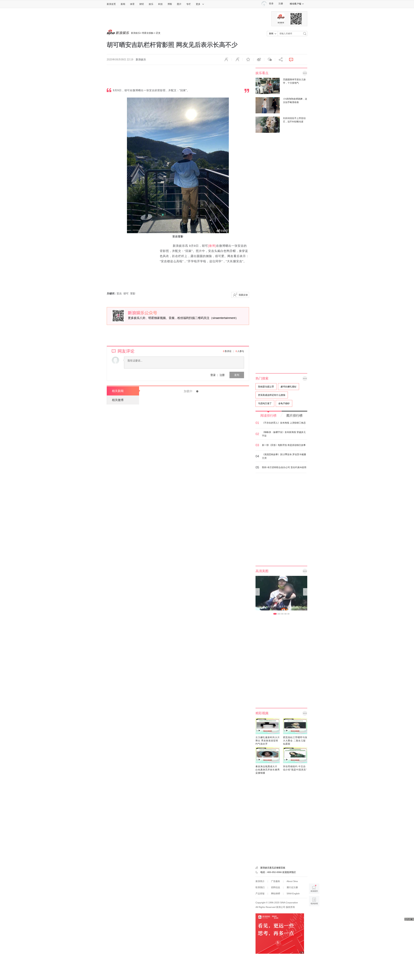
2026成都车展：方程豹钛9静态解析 (199, 914)
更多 (198, 4)
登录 (213, 375)
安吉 (119, 293)
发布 (236, 375)
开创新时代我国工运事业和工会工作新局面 (204, 391)
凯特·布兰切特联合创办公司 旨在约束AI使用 (284, 467)
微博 (258, 59)
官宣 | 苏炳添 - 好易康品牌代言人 (198, 661)
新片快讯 (191, 428)
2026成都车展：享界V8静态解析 (197, 823)
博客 (170, 4)
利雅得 (210, 814)
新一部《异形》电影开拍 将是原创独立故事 (284, 445)
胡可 (126, 293)
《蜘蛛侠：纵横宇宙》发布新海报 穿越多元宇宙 (284, 434)
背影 (132, 293)
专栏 (188, 4)
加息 (216, 544)
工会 (205, 405)
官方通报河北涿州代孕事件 (193, 485)
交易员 (210, 723)
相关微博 (118, 400)
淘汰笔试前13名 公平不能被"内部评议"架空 (205, 437)
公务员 (194, 450)
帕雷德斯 (211, 905)
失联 (202, 860)
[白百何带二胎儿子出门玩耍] (281, 593)
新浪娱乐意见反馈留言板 (272, 867)
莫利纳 (202, 905)
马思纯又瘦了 (265, 403)
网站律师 (275, 893)
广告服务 (275, 881)
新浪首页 (111, 4)
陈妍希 (190, 769)
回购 (203, 723)
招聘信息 (275, 887)
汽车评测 (191, 792)
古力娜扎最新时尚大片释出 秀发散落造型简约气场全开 (268, 740)
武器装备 (195, 951)
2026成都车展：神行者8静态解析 (197, 869)
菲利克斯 (201, 814)
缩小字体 (226, 59)
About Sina (292, 881)
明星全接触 (147, 33)
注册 (280, 3)
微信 (269, 59)
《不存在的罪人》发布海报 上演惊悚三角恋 (284, 422)
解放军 (204, 951)
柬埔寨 (194, 638)
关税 (189, 746)
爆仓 (203, 544)
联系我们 (260, 887)
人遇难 (195, 860)
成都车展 (201, 792)
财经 (141, 4)
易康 (198, 675)
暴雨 (189, 860)
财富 (194, 521)
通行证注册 (292, 887)
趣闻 (189, 521)
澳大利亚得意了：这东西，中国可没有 (174, 647)
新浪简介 (260, 881)
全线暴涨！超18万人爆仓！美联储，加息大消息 (208, 530)
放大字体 (237, 59)
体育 (132, 4)
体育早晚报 (192, 905)
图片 (179, 4)
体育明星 (191, 675)
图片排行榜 (294, 415)
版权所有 (290, 907)
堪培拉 (162, 653)
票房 (199, 428)
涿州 (189, 499)
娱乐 (151, 4)
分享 (280, 59)
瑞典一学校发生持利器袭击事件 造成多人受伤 (206, 553)
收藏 (248, 59)
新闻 (123, 4)
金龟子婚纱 (284, 403)
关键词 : (112, 293)
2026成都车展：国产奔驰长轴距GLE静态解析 (206, 778)
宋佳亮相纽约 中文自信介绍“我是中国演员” (295, 768)
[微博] (212, 245)
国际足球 (191, 814)
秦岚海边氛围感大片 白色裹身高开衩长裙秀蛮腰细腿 (268, 769)
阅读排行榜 (268, 415)
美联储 (209, 544)
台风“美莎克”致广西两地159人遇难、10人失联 (207, 846)
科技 (160, 4)
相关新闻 (118, 391)
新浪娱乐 (135, 33)
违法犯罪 (191, 567)
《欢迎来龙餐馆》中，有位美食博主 (199, 601)
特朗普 (195, 746)
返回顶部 (314, 913)
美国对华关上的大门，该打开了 (196, 732)
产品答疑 (260, 893)
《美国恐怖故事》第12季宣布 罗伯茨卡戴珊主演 (284, 456)
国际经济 (195, 544)
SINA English (293, 893)
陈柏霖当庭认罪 (266, 386)
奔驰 (209, 792)
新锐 (210, 951)
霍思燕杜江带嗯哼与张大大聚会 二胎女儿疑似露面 (295, 740)
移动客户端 (295, 3)
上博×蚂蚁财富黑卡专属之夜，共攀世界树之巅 (207, 507)
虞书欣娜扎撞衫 (288, 386)
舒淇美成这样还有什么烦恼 (271, 395)
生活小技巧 (197, 405)
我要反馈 (243, 295)
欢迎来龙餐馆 (209, 428)
